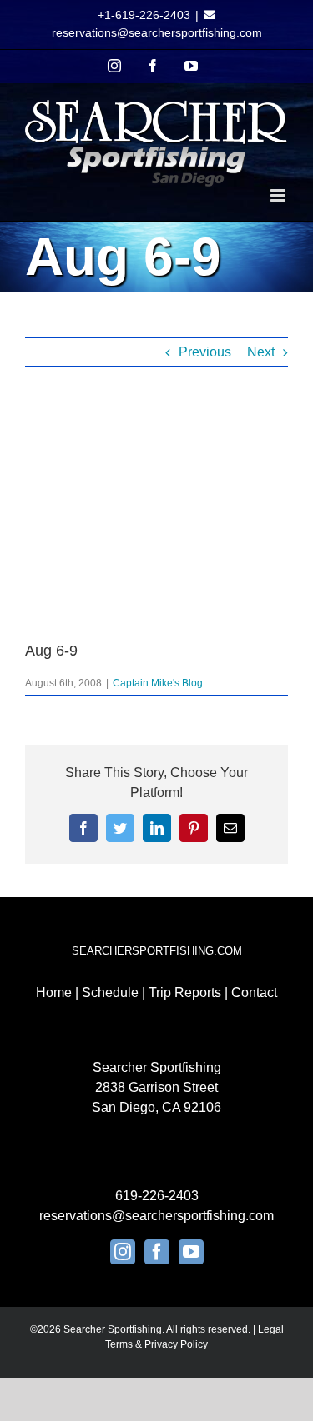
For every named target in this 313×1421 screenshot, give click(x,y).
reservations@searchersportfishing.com (157, 32)
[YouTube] (191, 1251)
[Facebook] (156, 1251)
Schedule (110, 992)
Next (261, 352)
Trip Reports (185, 992)
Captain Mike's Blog (158, 683)
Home (54, 992)
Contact (254, 992)
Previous (205, 352)
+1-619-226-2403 (144, 15)
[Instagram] (122, 1251)
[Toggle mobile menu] (279, 195)
